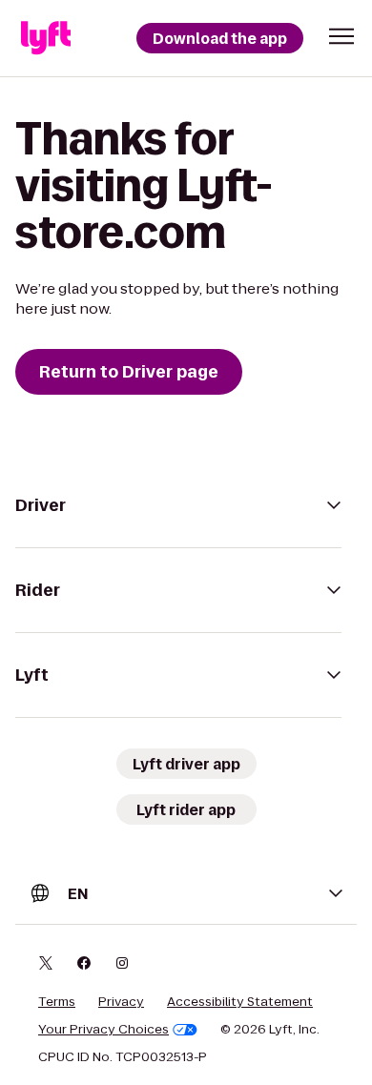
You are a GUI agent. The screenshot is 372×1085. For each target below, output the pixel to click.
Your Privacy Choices (103, 1029)
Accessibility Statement (240, 1002)
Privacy (121, 1002)
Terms (56, 1002)
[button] (341, 36)
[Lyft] (45, 38)
